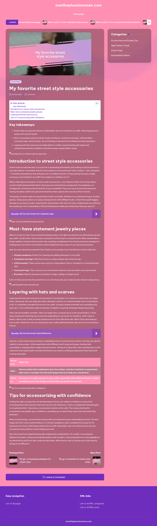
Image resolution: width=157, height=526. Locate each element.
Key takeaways (19, 106)
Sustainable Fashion (120, 55)
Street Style (15, 81)
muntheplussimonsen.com (78, 5)
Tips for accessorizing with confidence (27, 117)
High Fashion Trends (120, 45)
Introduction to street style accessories (27, 109)
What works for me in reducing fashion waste (55, 22)
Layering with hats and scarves (23, 115)
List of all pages (13, 503)
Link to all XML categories (92, 503)
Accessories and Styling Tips (124, 40)
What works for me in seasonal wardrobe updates (104, 22)
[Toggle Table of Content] (96, 103)
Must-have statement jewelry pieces (26, 112)
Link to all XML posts (89, 507)
